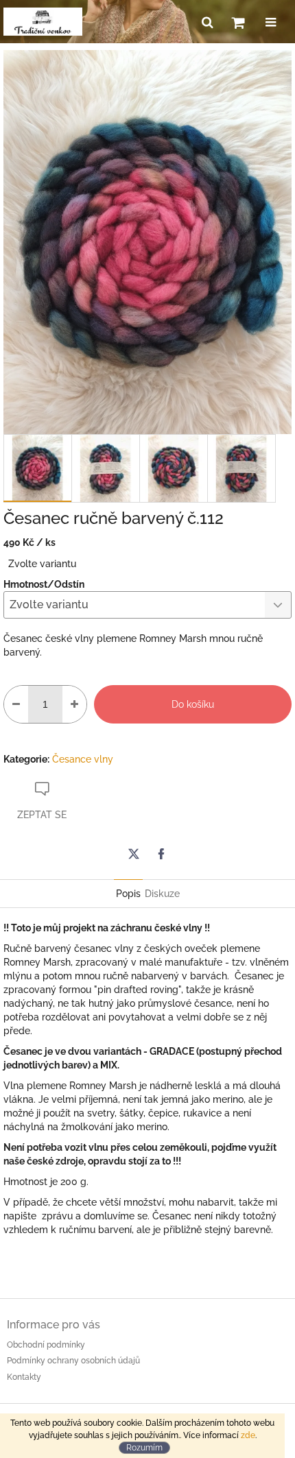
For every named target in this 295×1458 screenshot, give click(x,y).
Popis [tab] (128, 893)
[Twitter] (133, 853)
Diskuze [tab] (162, 893)
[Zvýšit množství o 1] (74, 704)
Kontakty (24, 1377)
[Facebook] (161, 853)
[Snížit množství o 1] (16, 704)
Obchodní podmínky (46, 1345)
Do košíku (193, 704)
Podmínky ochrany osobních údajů (73, 1360)
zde (248, 1435)
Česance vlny (82, 759)
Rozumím (144, 1448)
